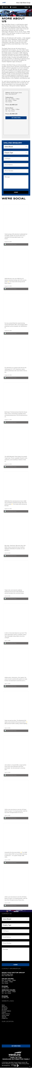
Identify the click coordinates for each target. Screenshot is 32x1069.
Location (14, 7)
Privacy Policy (25, 1063)
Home (3, 1005)
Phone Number (9, 170)
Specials (4, 1016)
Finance (4, 1012)
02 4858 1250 (5, 997)
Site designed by (6, 1065)
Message (7, 177)
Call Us (6, 7)
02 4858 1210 (5, 988)
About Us (4, 1006)
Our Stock (4, 1009)
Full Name (7, 158)
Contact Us (5, 1018)
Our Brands (5, 1008)
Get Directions (16, 117)
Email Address (9, 164)
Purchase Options (6, 1011)
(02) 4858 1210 (13, 104)
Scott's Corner (5, 1015)
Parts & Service (6, 1014)
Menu (26, 7)
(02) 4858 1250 (13, 113)
